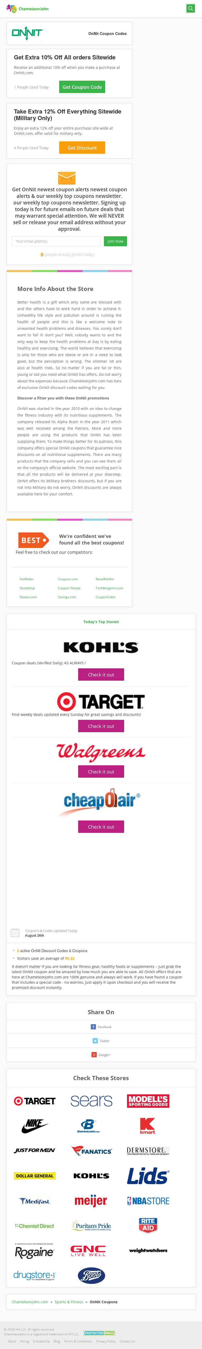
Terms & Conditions (78, 1341)
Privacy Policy (106, 1341)
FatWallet (26, 579)
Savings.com (67, 597)
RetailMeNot (105, 579)
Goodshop (27, 588)
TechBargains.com (109, 588)
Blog (57, 1341)
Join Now (115, 241)
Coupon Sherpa (69, 588)
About (12, 1341)
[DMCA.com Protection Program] (99, 1332)
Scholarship (41, 1341)
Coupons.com (68, 579)
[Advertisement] (101, 877)
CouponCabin (105, 597)
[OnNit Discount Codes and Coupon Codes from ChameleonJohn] (28, 9)
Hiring (24, 1341)
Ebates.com (28, 597)
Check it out (101, 674)
